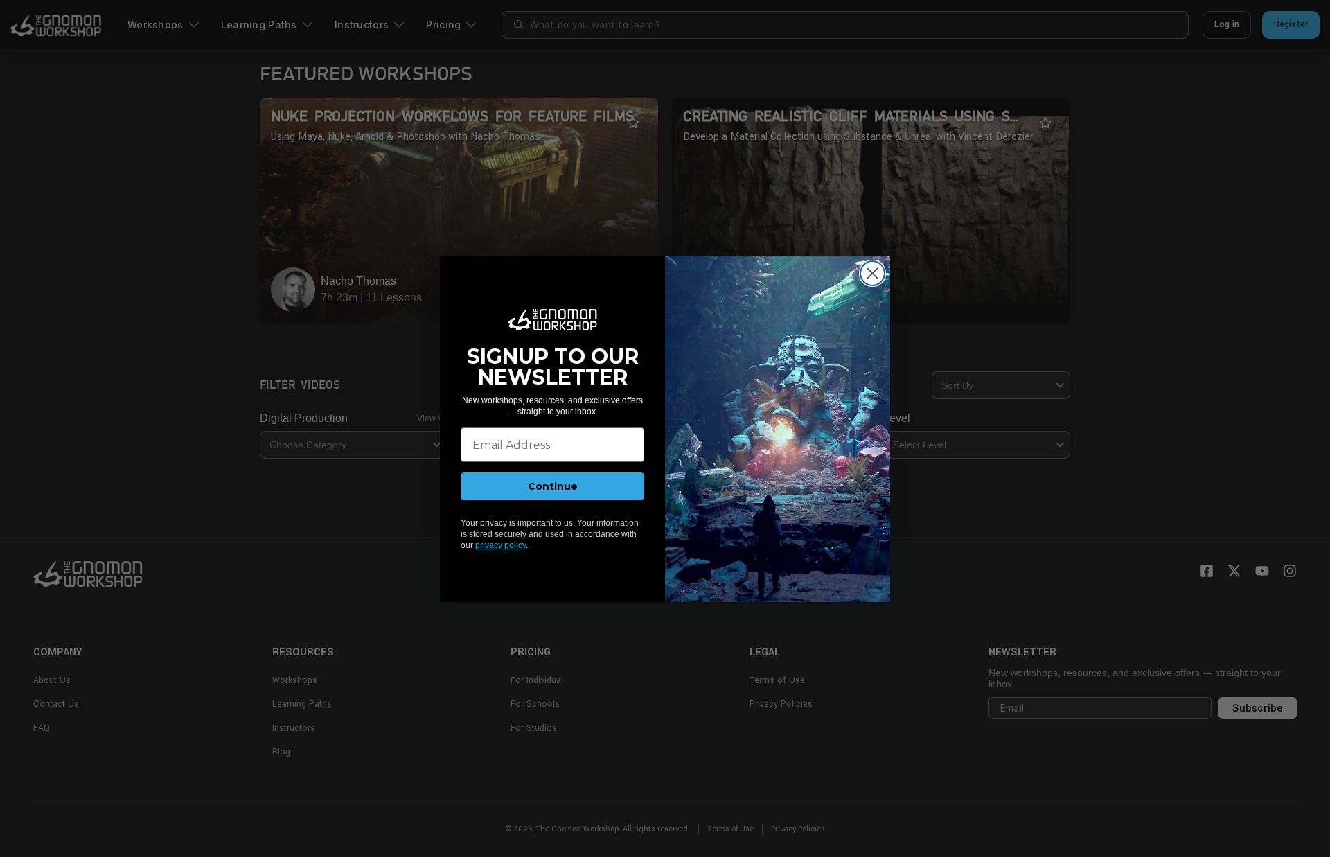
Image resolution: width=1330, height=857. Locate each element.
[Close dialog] (872, 273)
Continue (553, 486)
